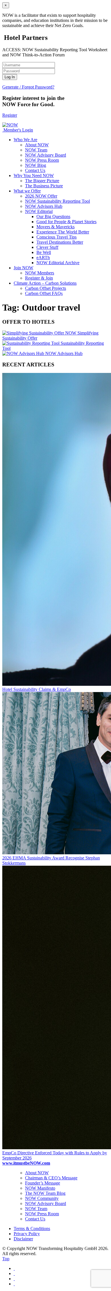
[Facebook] (14, 1268)
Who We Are (25, 139)
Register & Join (39, 278)
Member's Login (18, 130)
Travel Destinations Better (59, 242)
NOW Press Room (42, 160)
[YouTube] (14, 1283)
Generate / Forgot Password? (28, 87)
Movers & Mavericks (55, 226)
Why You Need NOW (34, 175)
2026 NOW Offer (41, 196)
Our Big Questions (53, 216)
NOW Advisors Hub (43, 206)
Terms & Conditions (32, 1228)
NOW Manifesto (40, 1188)
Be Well (43, 252)
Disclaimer (23, 1238)
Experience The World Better (62, 231)
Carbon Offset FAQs (44, 293)
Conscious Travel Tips (56, 237)
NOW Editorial (39, 211)
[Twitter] (14, 1273)
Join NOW (23, 267)
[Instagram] (14, 1278)
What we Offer (27, 190)
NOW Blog (35, 165)
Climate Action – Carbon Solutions (45, 283)
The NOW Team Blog (45, 1193)
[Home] (2, 130)
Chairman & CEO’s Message (51, 1177)
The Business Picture (44, 185)
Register (9, 115)
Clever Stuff (47, 247)
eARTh (43, 257)
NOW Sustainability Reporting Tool (57, 201)
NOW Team (36, 149)
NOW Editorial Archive (57, 262)
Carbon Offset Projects (45, 288)
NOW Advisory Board (45, 155)
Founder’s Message (42, 1183)
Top (5, 1258)
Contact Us (35, 170)
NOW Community (42, 1198)
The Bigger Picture (42, 180)
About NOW (37, 144)
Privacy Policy (27, 1233)
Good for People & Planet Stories (66, 221)
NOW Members (39, 272)
